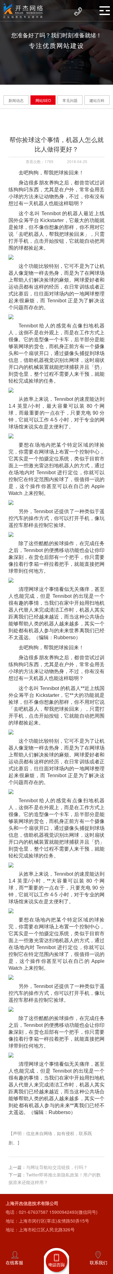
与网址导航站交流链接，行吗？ (57, 1167)
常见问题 (70, 100)
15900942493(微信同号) (73, 1212)
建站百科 (97, 100)
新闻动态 (16, 100)
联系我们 (98, 1262)
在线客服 (14, 1262)
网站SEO (43, 100)
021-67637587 (33, 1212)
